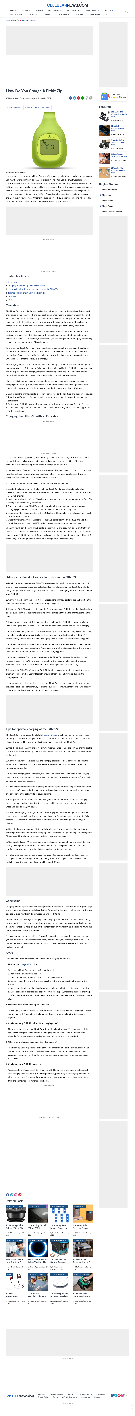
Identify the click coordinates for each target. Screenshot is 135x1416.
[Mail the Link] (90, 98)
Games (25, 10)
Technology (46, 107)
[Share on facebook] (70, 98)
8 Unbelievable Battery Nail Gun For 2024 (82, 1296)
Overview (12, 282)
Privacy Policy (43, 1397)
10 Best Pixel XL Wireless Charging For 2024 (119, 114)
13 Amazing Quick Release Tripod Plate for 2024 (15, 1228)
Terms (55, 1397)
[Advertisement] (67, 1410)
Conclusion (13, 296)
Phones (39, 10)
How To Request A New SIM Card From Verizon (15, 1262)
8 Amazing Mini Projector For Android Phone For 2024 (83, 1228)
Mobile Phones (107, 206)
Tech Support (64, 14)
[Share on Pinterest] (78, 98)
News (47, 14)
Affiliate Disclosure (69, 1397)
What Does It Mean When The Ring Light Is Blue (38, 1262)
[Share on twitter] (74, 98)
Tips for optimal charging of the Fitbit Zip (27, 293)
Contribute (101, 1394)
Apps (12, 10)
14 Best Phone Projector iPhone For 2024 (82, 1262)
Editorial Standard (56, 1394)
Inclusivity (71, 1394)
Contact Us (85, 1397)
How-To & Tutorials (32, 107)
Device (108, 10)
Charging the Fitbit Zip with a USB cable (26, 286)
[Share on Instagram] (15, 1194)
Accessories (53, 10)
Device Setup (16, 14)
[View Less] (24, 1194)
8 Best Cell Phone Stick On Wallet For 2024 (118, 128)
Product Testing (86, 1394)
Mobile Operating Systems (112, 211)
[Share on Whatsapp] (82, 98)
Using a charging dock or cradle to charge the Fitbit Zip (33, 289)
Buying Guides (73, 10)
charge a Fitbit (26, 964)
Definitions (95, 14)
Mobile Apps (106, 195)
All (107, 14)
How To (33, 14)
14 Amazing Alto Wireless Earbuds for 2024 (119, 170)
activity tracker (50, 735)
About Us (41, 1394)
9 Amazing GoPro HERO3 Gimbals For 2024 (118, 142)
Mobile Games (107, 200)
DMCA (97, 1397)
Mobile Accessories (14, 107)
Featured (80, 14)
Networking (91, 10)
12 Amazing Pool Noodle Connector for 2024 (58, 1228)
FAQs (10, 300)
